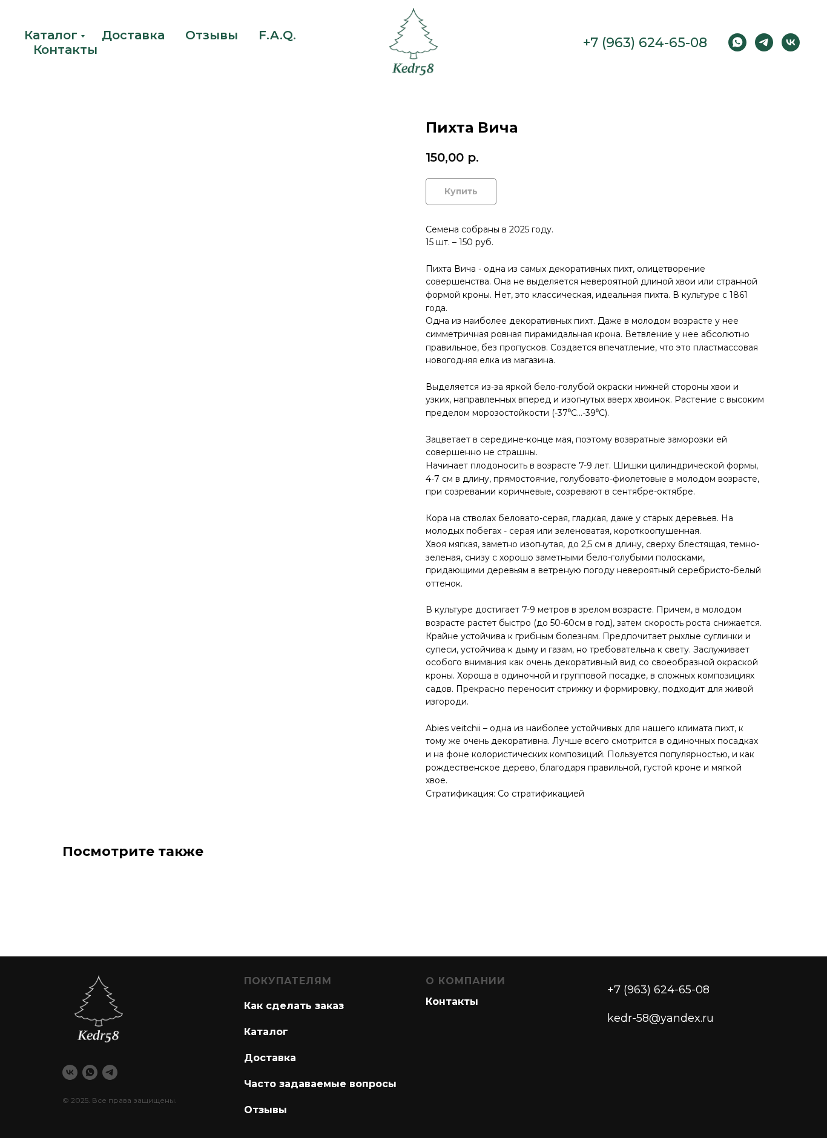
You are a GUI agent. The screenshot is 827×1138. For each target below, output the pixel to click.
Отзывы (211, 35)
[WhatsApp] (737, 42)
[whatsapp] (89, 1072)
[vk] (791, 42)
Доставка (133, 35)
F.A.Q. (277, 35)
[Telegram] (764, 42)
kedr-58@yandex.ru (660, 1018)
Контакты (65, 49)
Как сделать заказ (294, 1005)
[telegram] (109, 1072)
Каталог (50, 35)
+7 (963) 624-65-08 (645, 43)
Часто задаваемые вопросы (320, 1084)
